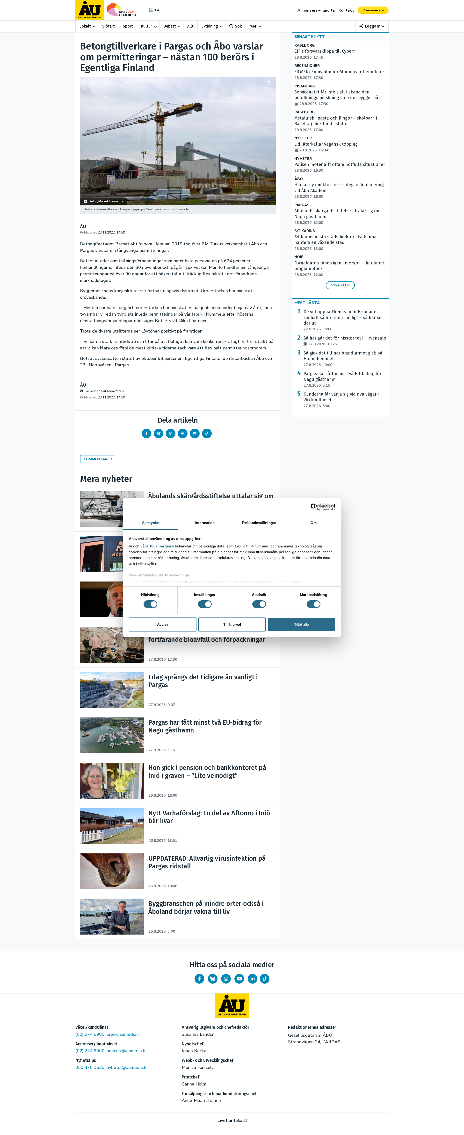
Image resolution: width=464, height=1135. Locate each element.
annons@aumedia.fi (126, 1051)
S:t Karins (304, 231)
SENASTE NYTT (309, 36)
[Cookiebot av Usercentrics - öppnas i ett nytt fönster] (314, 507)
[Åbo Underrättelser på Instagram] (226, 979)
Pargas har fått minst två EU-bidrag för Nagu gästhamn (342, 379)
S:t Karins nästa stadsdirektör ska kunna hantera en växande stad (335, 242)
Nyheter (303, 138)
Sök (238, 26)
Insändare (305, 86)
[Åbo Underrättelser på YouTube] (239, 979)
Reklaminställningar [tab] (259, 523)
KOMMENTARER (97, 459)
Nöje (298, 257)
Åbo (298, 179)
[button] (372, 26)
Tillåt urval (232, 624)
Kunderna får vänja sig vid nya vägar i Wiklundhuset (341, 399)
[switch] (205, 604)
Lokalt (85, 26)
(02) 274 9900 (89, 1034)
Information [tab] (205, 523)
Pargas (301, 205)
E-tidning (210, 26)
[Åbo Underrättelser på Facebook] (199, 979)
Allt (190, 26)
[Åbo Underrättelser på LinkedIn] (252, 979)
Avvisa (162, 624)
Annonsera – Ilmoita (316, 10)
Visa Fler (340, 285)
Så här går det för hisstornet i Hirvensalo (345, 341)
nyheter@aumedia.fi (126, 1067)
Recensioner (307, 66)
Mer (253, 26)
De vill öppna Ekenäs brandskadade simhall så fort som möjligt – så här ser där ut (343, 320)
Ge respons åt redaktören (104, 391)
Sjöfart (108, 26)
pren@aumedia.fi (123, 1034)
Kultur (146, 26)
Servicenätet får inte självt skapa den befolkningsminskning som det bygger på (336, 97)
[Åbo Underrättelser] (232, 1005)
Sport (128, 26)
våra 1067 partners (157, 546)
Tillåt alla (301, 624)
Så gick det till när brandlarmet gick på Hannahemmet (343, 358)
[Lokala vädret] (152, 10)
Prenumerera (373, 10)
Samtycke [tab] (150, 523)
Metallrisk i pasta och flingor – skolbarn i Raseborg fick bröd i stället (335, 123)
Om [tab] (314, 523)
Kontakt (346, 10)
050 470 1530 (89, 1067)
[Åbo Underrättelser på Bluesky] (213, 979)
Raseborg (304, 45)
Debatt (170, 26)
